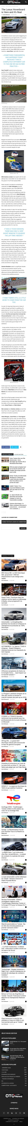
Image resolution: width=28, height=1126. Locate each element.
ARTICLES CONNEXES (7, 454)
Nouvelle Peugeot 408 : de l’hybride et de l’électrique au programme (17, 1057)
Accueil (2, 6)
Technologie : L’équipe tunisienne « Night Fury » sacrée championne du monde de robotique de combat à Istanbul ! (13, 972)
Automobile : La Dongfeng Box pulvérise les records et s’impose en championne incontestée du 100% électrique (13, 624)
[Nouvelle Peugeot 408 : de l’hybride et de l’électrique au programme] (5, 1057)
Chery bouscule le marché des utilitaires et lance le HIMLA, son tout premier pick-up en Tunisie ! (12, 1020)
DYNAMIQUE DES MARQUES (18, 1118)
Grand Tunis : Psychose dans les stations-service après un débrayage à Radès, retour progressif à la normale (13, 600)
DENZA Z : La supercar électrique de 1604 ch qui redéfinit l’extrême (13, 787)
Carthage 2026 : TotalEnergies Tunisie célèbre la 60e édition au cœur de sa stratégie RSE (12, 809)
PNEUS (20, 1121)
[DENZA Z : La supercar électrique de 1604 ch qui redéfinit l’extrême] (14, 778)
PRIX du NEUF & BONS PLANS (12, 6)
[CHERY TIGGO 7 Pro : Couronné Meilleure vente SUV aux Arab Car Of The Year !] (5, 487)
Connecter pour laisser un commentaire (14, 521)
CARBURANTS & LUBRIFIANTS (12, 1121)
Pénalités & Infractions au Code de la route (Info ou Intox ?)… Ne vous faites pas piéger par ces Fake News (13, 765)
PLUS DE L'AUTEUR (18, 454)
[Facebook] (3, 1113)
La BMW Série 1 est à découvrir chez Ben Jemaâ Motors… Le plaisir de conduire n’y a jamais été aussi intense (13, 855)
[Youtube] (24, 1113)
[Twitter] (20, 1113)
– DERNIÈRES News (7, 1118)
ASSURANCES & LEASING (13, 1120)
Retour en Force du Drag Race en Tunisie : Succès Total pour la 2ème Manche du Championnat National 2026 (13, 996)
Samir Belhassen (6, 14)
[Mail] (16, 1113)
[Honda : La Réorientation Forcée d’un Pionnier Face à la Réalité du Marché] (14, 822)
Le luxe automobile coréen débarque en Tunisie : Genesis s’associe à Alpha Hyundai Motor (13, 878)
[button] (2, 2)
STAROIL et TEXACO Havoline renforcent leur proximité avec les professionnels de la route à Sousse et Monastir (13, 719)
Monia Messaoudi (5, 699)
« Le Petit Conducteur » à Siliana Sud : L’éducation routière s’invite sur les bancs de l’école (13, 948)
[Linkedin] (12, 1113)
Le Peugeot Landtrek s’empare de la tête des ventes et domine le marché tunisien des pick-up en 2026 (13, 695)
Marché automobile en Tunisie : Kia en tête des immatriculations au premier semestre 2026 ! (13, 926)
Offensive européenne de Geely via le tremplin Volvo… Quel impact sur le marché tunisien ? (13, 673)
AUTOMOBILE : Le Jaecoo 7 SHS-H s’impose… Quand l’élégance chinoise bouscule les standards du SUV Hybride (13, 649)
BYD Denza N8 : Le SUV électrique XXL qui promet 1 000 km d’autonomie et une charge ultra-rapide (13, 575)
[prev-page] (2, 512)
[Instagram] (7, 1113)
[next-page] (5, 512)
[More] (20, 447)
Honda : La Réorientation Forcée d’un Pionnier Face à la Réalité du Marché (12, 831)
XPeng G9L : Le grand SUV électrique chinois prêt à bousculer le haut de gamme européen (13, 742)
